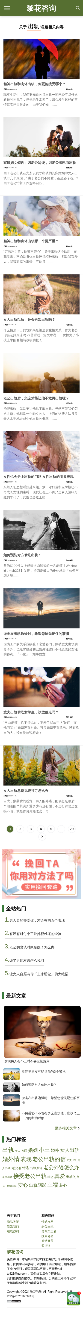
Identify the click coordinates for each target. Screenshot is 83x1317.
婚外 (55, 1150)
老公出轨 (7, 1177)
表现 (26, 1159)
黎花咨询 (41, 8)
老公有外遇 (20, 1168)
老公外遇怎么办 (61, 1167)
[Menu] (6, 8)
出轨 (8, 1150)
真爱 (59, 1176)
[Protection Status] (14, 1301)
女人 (17, 1150)
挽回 (24, 1150)
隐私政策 (13, 1222)
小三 (44, 1150)
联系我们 (13, 1226)
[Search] (78, 7)
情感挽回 (47, 1222)
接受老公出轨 (30, 1176)
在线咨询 (13, 1231)
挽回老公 (47, 1236)
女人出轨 (69, 1150)
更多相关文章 (66, 1128)
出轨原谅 (36, 1168)
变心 (23, 1185)
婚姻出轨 (12, 1185)
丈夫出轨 (72, 1160)
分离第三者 (49, 1231)
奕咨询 (46, 1245)
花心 (63, 1185)
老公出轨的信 (49, 1159)
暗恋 (50, 1177)
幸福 (52, 1185)
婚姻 (33, 1150)
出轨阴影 (37, 1185)
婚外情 (11, 1159)
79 (72, 829)
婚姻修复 (47, 1240)
